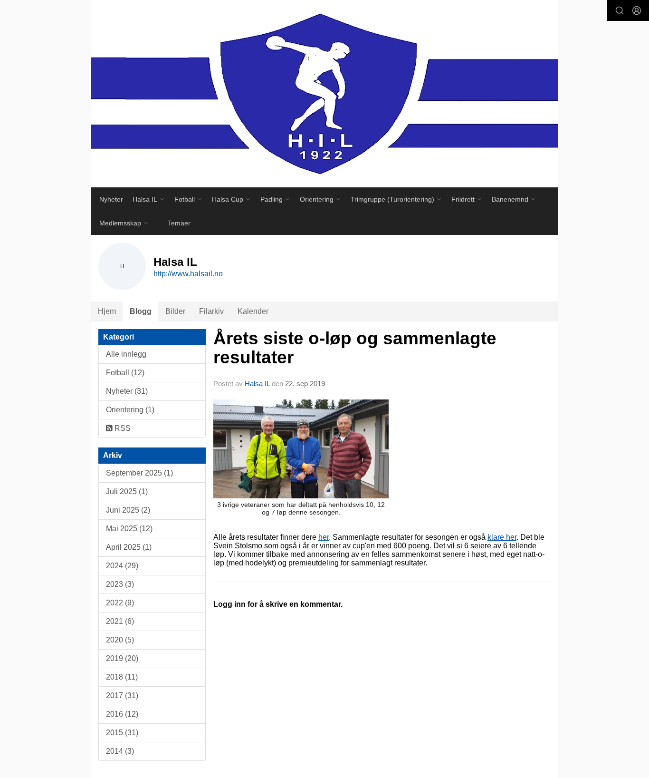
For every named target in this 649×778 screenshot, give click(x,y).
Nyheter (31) (127, 391)
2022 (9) (120, 603)
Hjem (107, 311)
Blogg (141, 311)
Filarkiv (211, 311)
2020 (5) (120, 640)
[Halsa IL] (324, 93)
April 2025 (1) (129, 547)
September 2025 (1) (139, 473)
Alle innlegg (126, 354)
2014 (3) (120, 751)
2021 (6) (120, 621)
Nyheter (111, 199)
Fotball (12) (125, 373)
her (323, 537)
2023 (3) (120, 584)
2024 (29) (122, 566)
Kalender (253, 311)
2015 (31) (122, 733)
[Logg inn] (636, 10)
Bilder (175, 311)
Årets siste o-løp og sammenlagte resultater (354, 348)
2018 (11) (122, 677)
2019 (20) (122, 658)
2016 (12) (122, 714)
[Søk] (619, 10)
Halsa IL (258, 383)
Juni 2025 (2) (128, 510)
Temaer (179, 223)
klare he (501, 537)
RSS (122, 428)
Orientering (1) (130, 410)
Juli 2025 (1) (127, 491)
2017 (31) (122, 695)
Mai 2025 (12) (129, 529)
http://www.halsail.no (188, 274)
